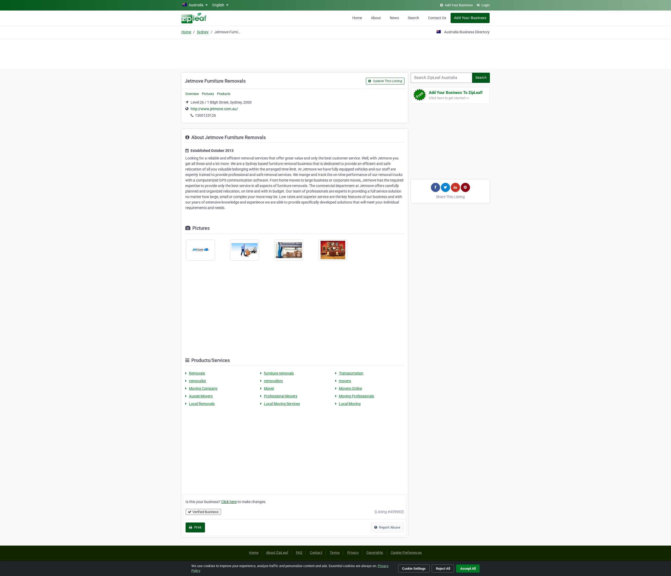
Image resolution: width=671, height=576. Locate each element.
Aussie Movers (201, 396)
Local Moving (350, 404)
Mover (269, 388)
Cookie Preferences (406, 552)
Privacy (353, 552)
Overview (192, 94)
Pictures (208, 94)
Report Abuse (389, 527)
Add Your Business (470, 18)
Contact (316, 552)
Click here (229, 502)
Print (197, 527)
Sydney (203, 32)
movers (345, 381)
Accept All (468, 568)
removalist (197, 381)
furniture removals (279, 373)
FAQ (299, 552)
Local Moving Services (282, 404)
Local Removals (202, 404)
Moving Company (203, 388)
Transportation (351, 373)
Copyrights (374, 552)
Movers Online (350, 388)
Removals (197, 373)
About (376, 18)
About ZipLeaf (277, 552)
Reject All (443, 568)
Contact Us (437, 18)
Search (413, 18)
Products (223, 94)
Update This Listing (387, 81)
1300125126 (205, 115)
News (394, 18)
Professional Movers (280, 396)
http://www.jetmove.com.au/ (214, 109)
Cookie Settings (414, 568)
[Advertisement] (335, 53)
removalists (273, 381)
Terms (335, 552)
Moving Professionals (356, 396)
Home (357, 18)
